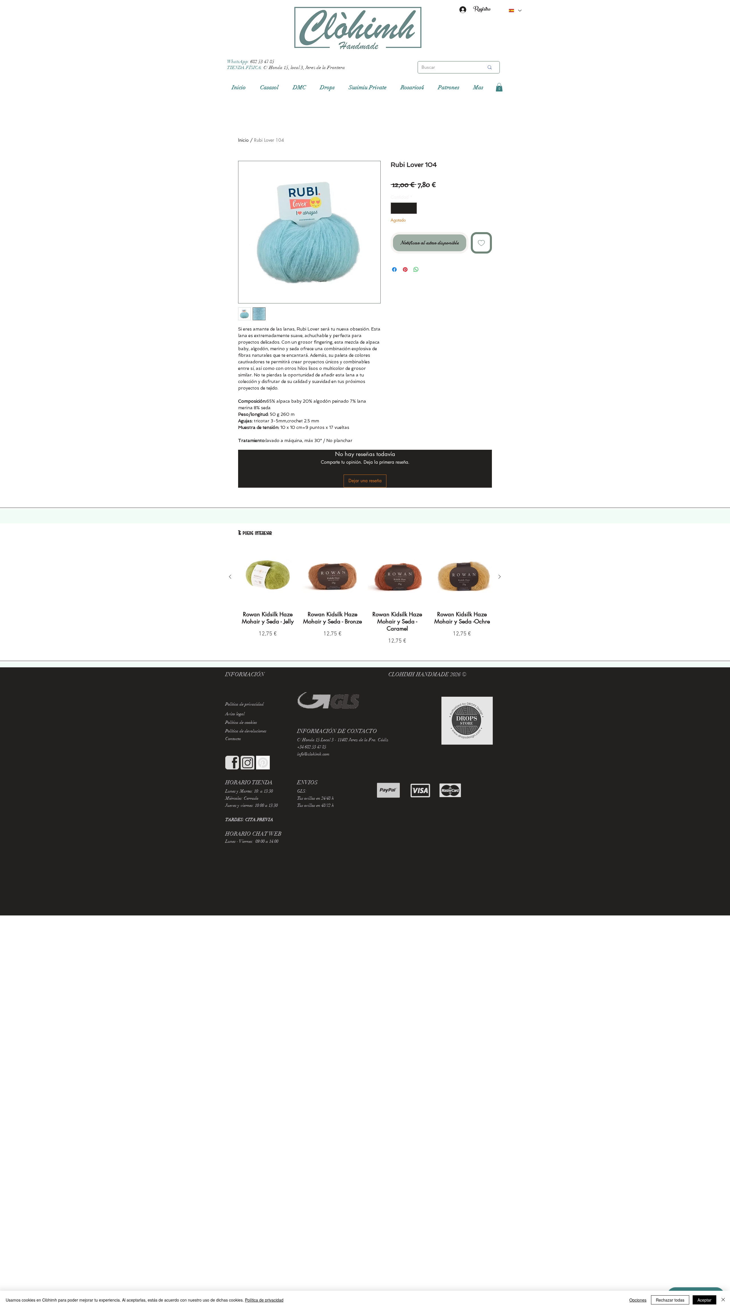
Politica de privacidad (244, 704)
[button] (499, 87)
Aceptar (704, 1300)
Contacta (233, 738)
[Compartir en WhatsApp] (416, 269)
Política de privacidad (264, 1300)
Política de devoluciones (245, 730)
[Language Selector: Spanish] (515, 10)
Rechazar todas (670, 1300)
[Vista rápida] (267, 576)
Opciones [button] (637, 1300)
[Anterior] (230, 576)
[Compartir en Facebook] (394, 269)
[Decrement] (396, 208)
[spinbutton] (404, 208)
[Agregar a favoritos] (481, 243)
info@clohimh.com (313, 754)
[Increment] (412, 208)
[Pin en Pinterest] (405, 269)
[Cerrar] (723, 1299)
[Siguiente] (499, 576)
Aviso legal (235, 713)
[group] (365, 596)
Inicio (243, 140)
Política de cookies (241, 722)
